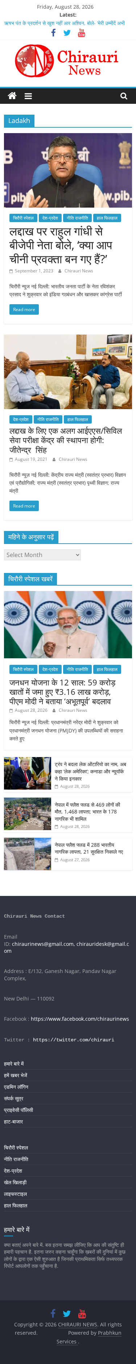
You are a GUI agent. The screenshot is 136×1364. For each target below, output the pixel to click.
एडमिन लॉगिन (16, 1086)
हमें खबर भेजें (15, 1075)
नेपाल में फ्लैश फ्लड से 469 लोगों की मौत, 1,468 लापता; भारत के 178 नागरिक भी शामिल (87, 811)
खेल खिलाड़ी (15, 1182)
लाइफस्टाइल (15, 1193)
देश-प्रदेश (50, 218)
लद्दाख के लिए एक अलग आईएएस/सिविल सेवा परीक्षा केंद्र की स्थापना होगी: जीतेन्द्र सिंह (65, 440)
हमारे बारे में (14, 1063)
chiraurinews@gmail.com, (43, 943)
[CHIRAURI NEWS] (12, 96)
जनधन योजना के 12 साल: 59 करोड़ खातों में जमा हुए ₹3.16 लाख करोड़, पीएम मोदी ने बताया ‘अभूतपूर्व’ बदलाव (62, 692)
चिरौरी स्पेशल (23, 218)
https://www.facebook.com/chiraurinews (80, 1018)
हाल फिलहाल (107, 218)
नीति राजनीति (77, 218)
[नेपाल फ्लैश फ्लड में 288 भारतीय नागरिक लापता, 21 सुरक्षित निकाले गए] (27, 841)
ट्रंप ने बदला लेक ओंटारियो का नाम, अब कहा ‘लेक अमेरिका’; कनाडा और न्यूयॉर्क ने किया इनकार (90, 771)
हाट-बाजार (13, 1121)
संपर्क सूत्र (13, 1098)
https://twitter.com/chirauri (73, 1040)
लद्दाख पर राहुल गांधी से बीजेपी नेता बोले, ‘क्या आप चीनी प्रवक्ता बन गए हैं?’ (60, 245)
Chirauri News (79, 271)
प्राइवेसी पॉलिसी (18, 1109)
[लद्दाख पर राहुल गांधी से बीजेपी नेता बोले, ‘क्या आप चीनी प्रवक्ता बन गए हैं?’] (68, 137)
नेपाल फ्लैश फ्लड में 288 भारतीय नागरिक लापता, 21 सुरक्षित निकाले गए (89, 848)
